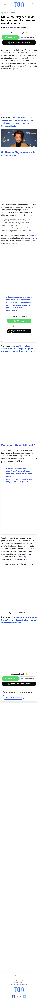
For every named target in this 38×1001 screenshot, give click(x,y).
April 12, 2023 (21, 613)
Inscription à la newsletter (19, 976)
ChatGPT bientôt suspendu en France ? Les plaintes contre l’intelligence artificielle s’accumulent (19, 620)
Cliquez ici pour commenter (13, 697)
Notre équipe (19, 980)
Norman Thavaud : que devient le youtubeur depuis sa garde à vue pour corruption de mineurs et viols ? (18, 348)
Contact (19, 978)
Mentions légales (19, 982)
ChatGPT (21, 556)
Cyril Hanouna (30, 235)
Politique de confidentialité (19, 984)
